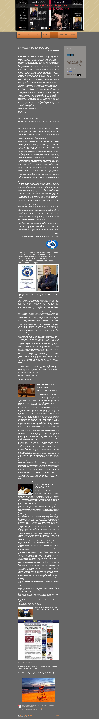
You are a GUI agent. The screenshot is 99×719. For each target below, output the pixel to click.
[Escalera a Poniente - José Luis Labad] (38, 690)
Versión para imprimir (23, 715)
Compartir (70, 71)
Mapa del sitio (30, 715)
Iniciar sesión (57, 715)
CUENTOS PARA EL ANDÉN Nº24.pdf (32, 708)
